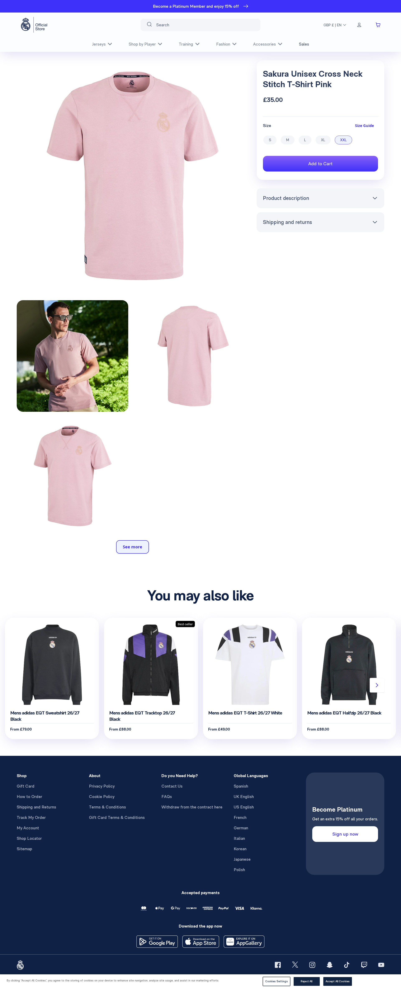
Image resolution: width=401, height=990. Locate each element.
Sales (304, 44)
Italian (239, 838)
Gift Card (25, 786)
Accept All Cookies (338, 981)
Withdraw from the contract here (191, 807)
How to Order (29, 796)
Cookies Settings (276, 981)
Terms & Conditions (107, 807)
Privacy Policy (102, 786)
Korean (240, 848)
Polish (239, 869)
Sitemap (24, 848)
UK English (244, 796)
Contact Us (172, 786)
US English (244, 807)
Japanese (242, 859)
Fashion (223, 44)
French (240, 817)
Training (186, 44)
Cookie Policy (101, 796)
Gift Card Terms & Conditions (117, 817)
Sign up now (345, 834)
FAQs (166, 796)
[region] (200, 982)
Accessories (264, 44)
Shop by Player (142, 44)
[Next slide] (377, 685)
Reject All (306, 981)
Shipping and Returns (36, 807)
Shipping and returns (287, 222)
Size (267, 125)
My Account (28, 827)
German (241, 827)
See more (132, 547)
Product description (286, 198)
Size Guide (364, 125)
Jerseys (99, 44)
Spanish (241, 786)
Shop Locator (29, 838)
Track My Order (31, 817)
